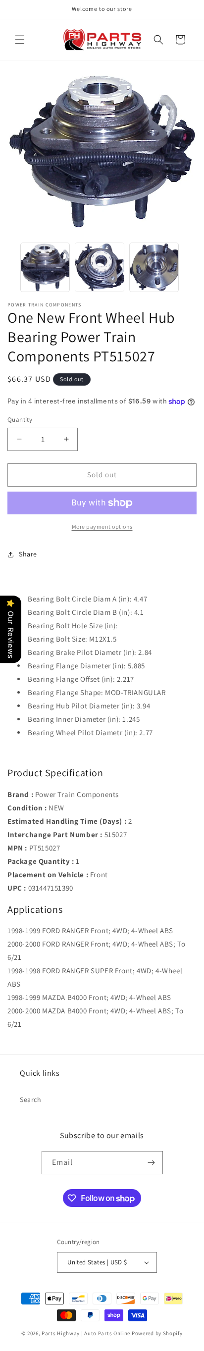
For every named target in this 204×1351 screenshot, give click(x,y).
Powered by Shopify (157, 1333)
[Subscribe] (151, 1162)
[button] (20, 39)
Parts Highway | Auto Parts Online (86, 1333)
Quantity (19, 419)
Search (31, 1099)
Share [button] (28, 554)
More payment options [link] (102, 526)
